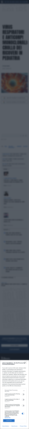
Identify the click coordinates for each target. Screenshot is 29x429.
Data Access (14, 426)
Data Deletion (5, 426)
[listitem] (14, 391)
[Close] (26, 363)
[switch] (23, 394)
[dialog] (14, 394)
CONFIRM (9, 420)
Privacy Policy (23, 426)
